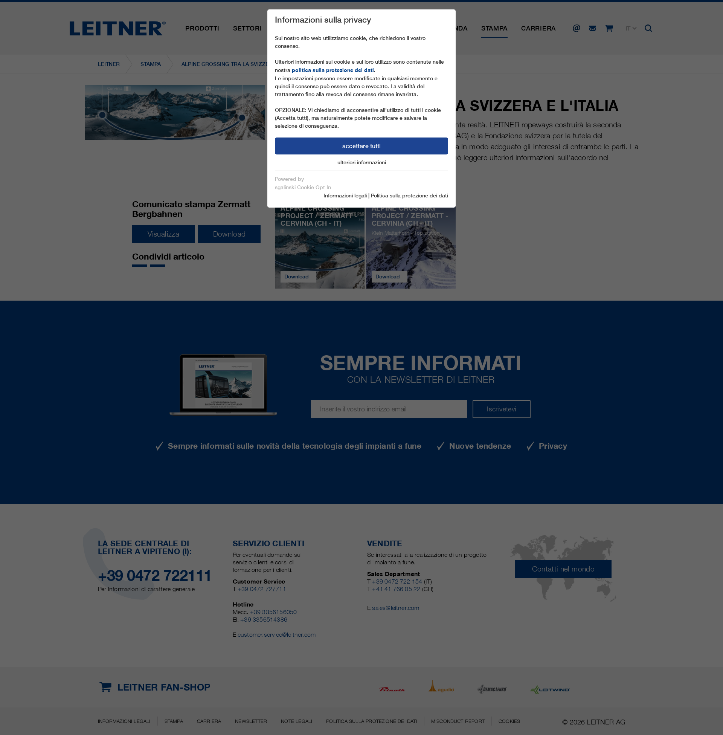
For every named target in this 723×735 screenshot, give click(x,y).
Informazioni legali (345, 196)
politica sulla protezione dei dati (333, 70)
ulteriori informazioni (361, 162)
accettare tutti (361, 146)
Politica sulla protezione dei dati (409, 196)
